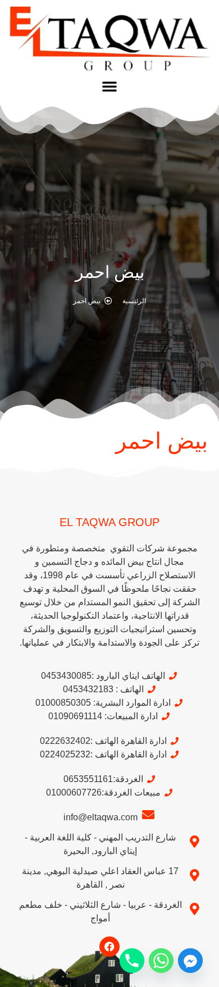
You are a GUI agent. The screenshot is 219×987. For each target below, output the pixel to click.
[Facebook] (109, 946)
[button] (109, 86)
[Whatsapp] (161, 960)
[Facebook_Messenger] (190, 960)
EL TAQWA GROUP (109, 522)
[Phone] (132, 960)
